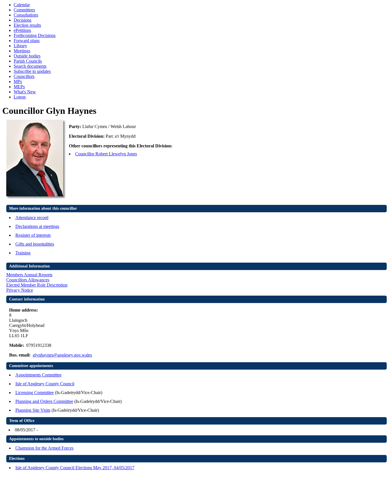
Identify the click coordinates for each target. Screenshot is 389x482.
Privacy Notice (19, 290)
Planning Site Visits (32, 410)
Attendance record (31, 217)
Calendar (22, 4)
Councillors (24, 76)
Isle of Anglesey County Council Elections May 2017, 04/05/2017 (74, 467)
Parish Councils (28, 61)
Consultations (26, 15)
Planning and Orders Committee (44, 401)
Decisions (22, 20)
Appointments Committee (38, 374)
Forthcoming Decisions (35, 35)
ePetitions (22, 30)
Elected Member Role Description (36, 285)
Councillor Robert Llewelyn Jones (106, 153)
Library (20, 45)
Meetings (22, 50)
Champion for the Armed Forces (44, 448)
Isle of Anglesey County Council (44, 383)
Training (22, 252)
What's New (25, 91)
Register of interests (33, 235)
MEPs (19, 86)
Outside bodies (27, 55)
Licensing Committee (34, 392)
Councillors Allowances (27, 279)
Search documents (30, 66)
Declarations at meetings (37, 226)
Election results (27, 25)
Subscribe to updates (32, 71)
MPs (18, 81)
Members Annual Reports (29, 274)
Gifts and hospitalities (34, 244)
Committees (24, 9)
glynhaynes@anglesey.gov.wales (62, 355)
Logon (20, 96)
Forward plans (27, 40)
